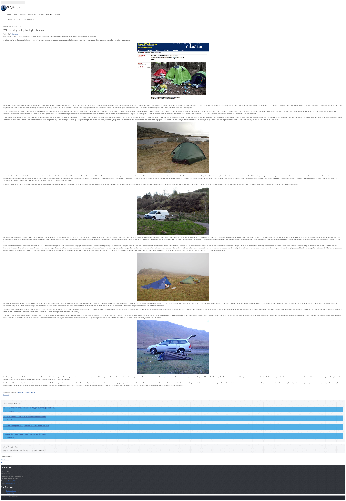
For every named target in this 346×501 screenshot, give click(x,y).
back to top (6, 395)
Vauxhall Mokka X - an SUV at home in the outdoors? (24, 417)
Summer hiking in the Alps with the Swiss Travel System (26, 425)
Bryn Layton (10, 429)
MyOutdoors (14, 34)
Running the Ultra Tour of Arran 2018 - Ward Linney (24, 434)
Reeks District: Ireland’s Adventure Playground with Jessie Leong (29, 408)
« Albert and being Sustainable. (26, 392)
